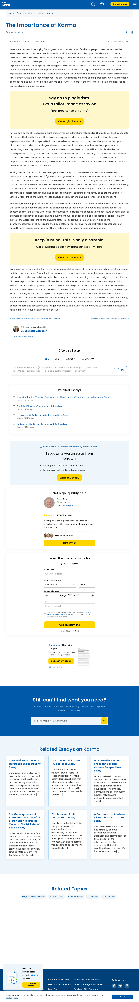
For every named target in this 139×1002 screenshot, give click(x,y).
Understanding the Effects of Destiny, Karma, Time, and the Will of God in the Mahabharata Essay (63, 397)
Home (11, 13)
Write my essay (69, 477)
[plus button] (92, 595)
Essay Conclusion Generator (87, 979)
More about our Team (23, 336)
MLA (57, 359)
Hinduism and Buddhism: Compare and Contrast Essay (42, 424)
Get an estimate (69, 624)
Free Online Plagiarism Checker (88, 984)
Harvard (70, 359)
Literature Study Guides (59, 979)
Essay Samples (24, 13)
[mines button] (46, 595)
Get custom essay (69, 257)
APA (47, 359)
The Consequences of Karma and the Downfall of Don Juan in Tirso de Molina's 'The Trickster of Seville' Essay (24, 820)
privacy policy (61, 614)
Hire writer (69, 543)
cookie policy (12, 998)
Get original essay (69, 121)
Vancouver (87, 359)
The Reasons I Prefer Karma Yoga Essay (63, 815)
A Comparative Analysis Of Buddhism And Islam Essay (109, 817)
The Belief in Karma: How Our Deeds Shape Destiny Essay (25, 764)
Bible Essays (93, 896)
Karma (50, 13)
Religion (40, 13)
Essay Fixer (53, 989)
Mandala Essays (57, 896)
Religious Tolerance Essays (33, 896)
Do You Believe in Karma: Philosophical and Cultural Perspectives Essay (109, 765)
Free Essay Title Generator (86, 989)
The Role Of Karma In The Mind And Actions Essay (40, 406)
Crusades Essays (75, 896)
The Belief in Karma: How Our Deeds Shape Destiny (36, 318)
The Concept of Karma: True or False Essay (65, 762)
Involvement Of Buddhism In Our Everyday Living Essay (42, 415)
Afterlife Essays (108, 896)
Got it (123, 996)
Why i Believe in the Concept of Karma (109, 318)
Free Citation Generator (59, 984)
